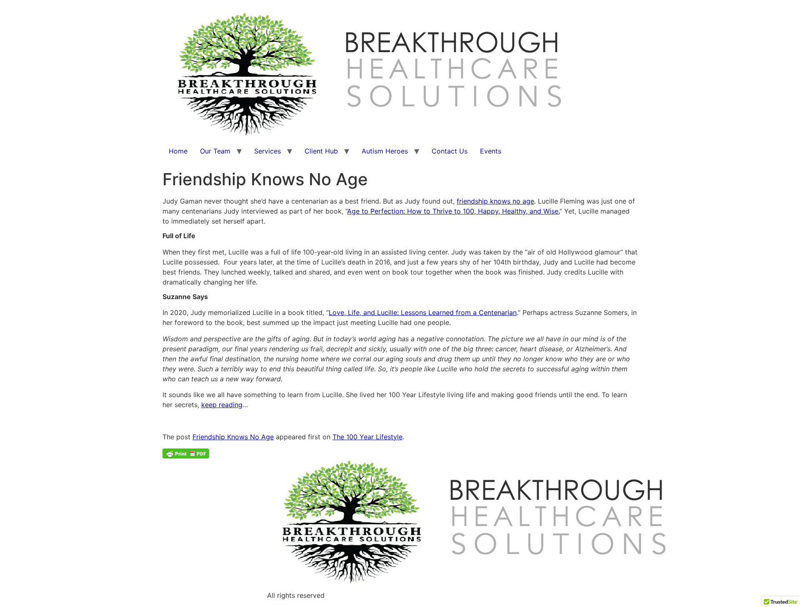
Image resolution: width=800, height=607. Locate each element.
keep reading (221, 404)
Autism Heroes (385, 151)
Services (267, 151)
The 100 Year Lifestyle (367, 437)
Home (178, 151)
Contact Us (450, 151)
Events (490, 151)
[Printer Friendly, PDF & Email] (185, 452)
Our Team (215, 151)
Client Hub (321, 151)
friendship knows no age (495, 201)
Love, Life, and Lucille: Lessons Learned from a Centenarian (423, 312)
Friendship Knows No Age (233, 437)
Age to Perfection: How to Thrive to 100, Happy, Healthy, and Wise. (453, 211)
